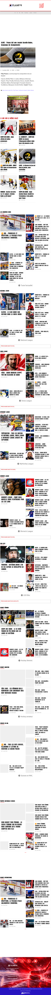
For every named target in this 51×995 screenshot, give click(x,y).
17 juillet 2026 (38, 526)
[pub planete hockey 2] (17, 104)
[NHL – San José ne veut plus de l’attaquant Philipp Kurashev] (4, 768)
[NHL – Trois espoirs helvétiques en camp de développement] (30, 768)
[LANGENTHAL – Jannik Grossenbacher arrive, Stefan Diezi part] (30, 446)
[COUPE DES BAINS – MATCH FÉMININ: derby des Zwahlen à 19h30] (30, 624)
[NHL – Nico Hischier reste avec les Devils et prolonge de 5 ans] (30, 760)
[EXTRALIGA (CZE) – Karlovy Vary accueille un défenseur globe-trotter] (30, 248)
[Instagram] (22, 961)
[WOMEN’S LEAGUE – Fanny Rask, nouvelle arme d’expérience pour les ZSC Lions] (12, 487)
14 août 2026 (13, 396)
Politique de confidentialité (13, 978)
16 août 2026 (38, 387)
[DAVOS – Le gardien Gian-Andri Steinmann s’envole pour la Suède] (30, 550)
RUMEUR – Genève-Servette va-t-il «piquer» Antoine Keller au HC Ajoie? (8, 194)
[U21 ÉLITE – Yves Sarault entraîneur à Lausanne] (30, 559)
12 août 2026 (4, 751)
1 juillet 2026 (38, 762)
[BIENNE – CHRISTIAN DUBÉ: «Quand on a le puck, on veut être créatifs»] (30, 324)
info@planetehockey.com (12, 976)
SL (17, 12)
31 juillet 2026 (38, 507)
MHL (22, 12)
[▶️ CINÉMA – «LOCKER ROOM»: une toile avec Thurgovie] (30, 385)
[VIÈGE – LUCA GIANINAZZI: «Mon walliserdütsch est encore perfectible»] (30, 376)
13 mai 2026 (38, 561)
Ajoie (3, 90)
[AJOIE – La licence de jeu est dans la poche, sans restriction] (4, 333)
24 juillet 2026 (5, 571)
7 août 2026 (38, 432)
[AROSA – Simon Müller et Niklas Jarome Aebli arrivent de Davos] (4, 394)
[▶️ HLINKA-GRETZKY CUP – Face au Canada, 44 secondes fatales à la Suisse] (30, 846)
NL (15, 12)
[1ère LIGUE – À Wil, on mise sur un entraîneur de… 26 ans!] (30, 709)
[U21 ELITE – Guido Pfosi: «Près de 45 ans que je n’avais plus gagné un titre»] (30, 587)
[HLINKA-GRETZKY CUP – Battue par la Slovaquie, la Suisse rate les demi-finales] (4, 846)
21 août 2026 (38, 318)
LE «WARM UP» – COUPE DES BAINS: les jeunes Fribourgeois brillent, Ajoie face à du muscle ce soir (26, 140)
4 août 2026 (38, 850)
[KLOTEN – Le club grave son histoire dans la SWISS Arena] (4, 257)
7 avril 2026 (13, 589)
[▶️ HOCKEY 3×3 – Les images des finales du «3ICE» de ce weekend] (30, 219)
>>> (25, 852)
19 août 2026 (4, 503)
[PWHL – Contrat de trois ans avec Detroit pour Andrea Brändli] (30, 643)
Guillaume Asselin (23, 90)
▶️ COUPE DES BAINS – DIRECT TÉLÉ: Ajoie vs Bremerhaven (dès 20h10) (9, 167)
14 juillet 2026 (13, 712)
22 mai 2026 (38, 553)
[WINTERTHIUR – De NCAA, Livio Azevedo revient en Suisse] (30, 419)
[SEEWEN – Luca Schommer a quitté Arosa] (30, 438)
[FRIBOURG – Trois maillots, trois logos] (30, 333)
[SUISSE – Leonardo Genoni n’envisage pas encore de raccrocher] (30, 837)
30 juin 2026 (13, 771)
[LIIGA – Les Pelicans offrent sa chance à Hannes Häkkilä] (30, 923)
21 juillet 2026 (13, 527)
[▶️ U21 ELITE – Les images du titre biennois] (4, 587)
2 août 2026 (13, 459)
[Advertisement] (25, 29)
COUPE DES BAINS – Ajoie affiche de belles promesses (7, 139)
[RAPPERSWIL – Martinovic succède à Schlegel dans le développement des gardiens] (30, 568)
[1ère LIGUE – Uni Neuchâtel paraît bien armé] (30, 683)
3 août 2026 (38, 487)
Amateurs (26, 12)
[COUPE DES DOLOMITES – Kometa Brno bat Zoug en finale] (30, 266)
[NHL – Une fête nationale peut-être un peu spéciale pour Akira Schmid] (30, 751)
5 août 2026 (38, 449)
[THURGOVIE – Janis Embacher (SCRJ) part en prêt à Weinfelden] (30, 367)
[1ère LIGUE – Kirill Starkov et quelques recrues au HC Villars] (30, 674)
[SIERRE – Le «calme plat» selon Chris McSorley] (30, 358)
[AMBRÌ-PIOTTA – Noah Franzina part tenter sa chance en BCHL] (30, 578)
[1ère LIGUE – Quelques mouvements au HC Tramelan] (30, 700)
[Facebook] (16, 961)
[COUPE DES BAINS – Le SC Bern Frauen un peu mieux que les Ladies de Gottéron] (12, 618)
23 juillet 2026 (38, 517)
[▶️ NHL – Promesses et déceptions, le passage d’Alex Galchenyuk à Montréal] (12, 223)
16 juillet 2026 (38, 693)
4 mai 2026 (38, 572)
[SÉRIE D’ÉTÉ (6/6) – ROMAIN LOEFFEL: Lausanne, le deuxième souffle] (30, 306)
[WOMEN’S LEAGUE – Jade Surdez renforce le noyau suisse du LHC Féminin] (30, 523)
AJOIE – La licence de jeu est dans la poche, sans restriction (27, 167)
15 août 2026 (38, 839)
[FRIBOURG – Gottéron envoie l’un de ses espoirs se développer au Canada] (12, 554)
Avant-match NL (9, 90)
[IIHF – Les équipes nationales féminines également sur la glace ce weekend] (30, 614)
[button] (41, 5)
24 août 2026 (4, 239)
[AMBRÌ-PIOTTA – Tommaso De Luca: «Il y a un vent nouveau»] (30, 257)
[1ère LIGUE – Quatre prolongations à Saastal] (30, 692)
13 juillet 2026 (38, 712)
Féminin (34, 12)
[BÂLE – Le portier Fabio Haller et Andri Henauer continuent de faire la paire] (30, 394)
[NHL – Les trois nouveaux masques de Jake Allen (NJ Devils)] (4, 923)
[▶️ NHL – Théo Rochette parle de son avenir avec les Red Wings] (30, 742)
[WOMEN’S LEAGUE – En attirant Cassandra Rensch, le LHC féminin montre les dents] (4, 523)
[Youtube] (35, 961)
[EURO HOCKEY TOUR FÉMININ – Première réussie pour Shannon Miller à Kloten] (30, 818)
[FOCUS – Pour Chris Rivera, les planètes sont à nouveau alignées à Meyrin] (4, 709)
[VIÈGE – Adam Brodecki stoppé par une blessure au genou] (12, 362)
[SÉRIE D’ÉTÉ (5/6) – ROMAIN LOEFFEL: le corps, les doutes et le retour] (30, 315)
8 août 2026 (38, 420)
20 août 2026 (13, 336)
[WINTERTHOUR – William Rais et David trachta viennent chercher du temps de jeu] (4, 455)
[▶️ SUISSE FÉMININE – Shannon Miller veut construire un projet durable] (30, 827)
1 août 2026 (38, 736)
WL (19, 12)
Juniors (30, 12)
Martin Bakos (31, 90)
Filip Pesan (15, 90)
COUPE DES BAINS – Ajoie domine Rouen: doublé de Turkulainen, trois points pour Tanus (26, 195)
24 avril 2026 (38, 581)
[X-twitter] (29, 961)
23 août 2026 (13, 282)
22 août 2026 (38, 309)
